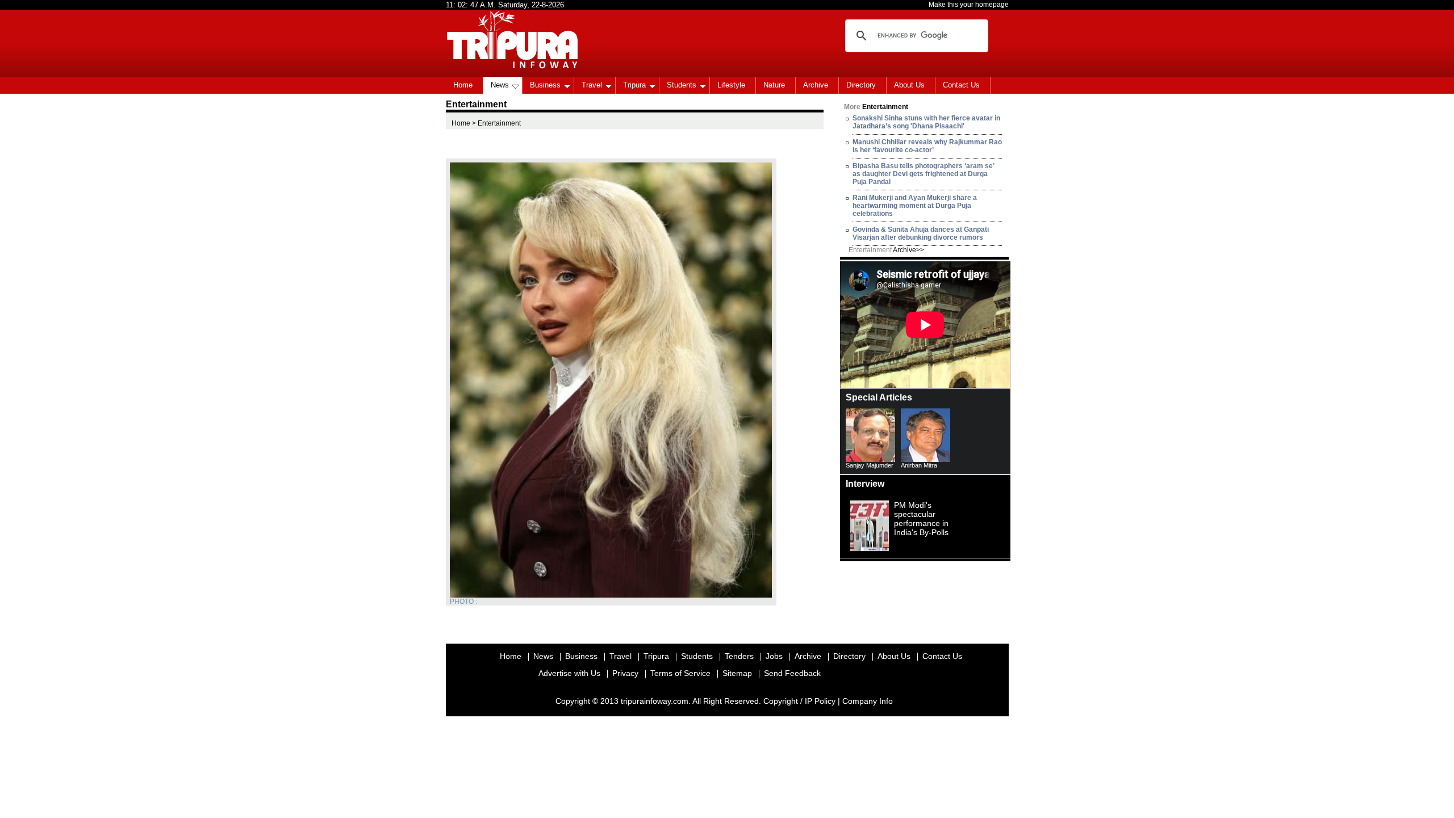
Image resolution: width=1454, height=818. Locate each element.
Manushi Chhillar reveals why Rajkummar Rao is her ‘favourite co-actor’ (927, 146)
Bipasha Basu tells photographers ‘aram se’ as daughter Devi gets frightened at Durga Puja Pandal (923, 174)
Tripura (634, 85)
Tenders (739, 656)
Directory (861, 85)
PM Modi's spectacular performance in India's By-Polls (921, 518)
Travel (592, 85)
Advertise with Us (569, 673)
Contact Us (961, 85)
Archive (815, 85)
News (500, 85)
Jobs (774, 656)
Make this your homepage (969, 5)
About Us (909, 85)
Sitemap (737, 673)
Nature (774, 85)
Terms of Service (680, 673)
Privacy (625, 673)
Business (545, 85)
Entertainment (886, 250)
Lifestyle (731, 85)
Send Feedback (792, 673)
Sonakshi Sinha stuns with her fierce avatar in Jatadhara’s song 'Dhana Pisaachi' (926, 122)
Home (463, 85)
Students (681, 85)
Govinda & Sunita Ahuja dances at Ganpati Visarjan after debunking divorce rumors (921, 233)
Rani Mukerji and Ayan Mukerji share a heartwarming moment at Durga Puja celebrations (915, 206)
